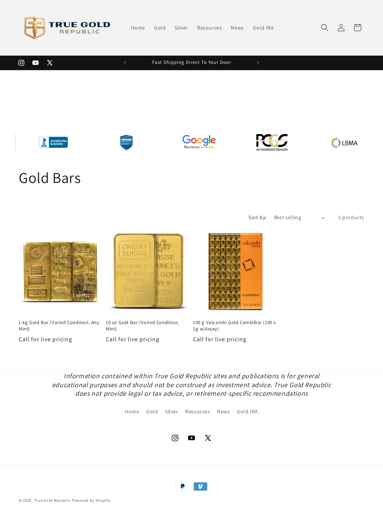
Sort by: (257, 217)
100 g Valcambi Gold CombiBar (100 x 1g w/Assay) (234, 326)
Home (132, 411)
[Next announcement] (258, 63)
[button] (324, 27)
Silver (171, 411)
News (223, 411)
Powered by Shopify (91, 500)
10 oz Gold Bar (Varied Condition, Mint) (142, 326)
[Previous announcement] (125, 63)
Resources (197, 411)
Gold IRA (247, 411)
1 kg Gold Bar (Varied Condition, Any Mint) (59, 326)
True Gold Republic (52, 500)
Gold (152, 411)
